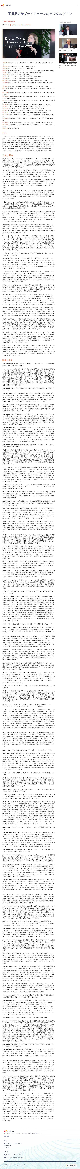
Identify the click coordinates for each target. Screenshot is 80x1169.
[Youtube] (8, 1136)
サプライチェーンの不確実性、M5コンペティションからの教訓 (68, 65)
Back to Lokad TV (9, 21)
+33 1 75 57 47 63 (16, 1155)
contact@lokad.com (17, 1157)
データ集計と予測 (64, 36)
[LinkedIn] (5, 1136)
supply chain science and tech (21, 25)
